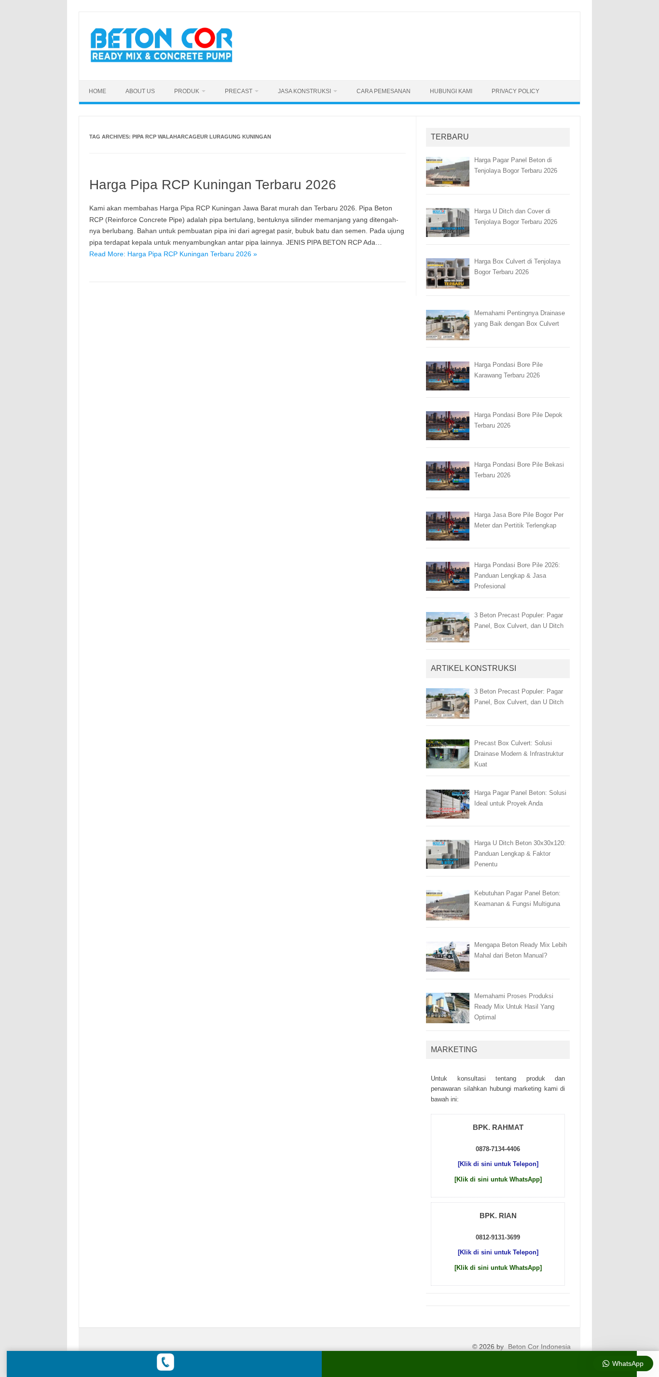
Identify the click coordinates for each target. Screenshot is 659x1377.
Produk (186, 91)
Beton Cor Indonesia (539, 1346)
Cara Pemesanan (384, 91)
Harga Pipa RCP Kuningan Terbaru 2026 (212, 184)
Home (97, 91)
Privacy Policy (515, 91)
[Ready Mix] (167, 64)
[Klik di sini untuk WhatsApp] (498, 1179)
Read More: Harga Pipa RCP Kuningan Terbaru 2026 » (173, 254)
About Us (140, 91)
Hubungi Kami (451, 91)
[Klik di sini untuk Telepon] (498, 1164)
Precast (238, 91)
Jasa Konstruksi (304, 91)
